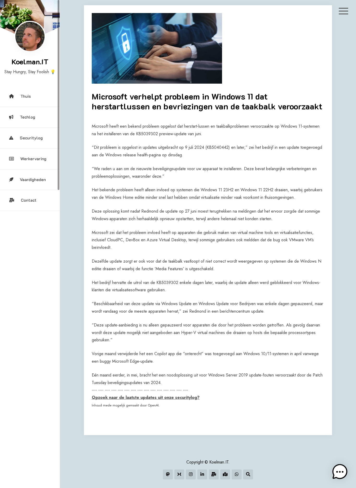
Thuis (25, 96)
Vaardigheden (33, 179)
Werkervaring (33, 158)
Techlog (27, 117)
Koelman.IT (29, 61)
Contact (28, 200)
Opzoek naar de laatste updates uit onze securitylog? (146, 397)
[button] (340, 472)
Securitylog (31, 137)
